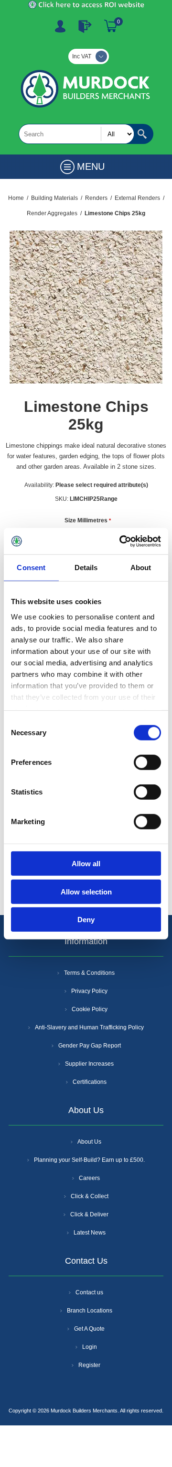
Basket (110, 26)
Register (60, 26)
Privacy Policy (89, 991)
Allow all (86, 864)
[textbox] (76, 133)
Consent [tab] (31, 567)
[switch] (147, 762)
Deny (86, 919)
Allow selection (86, 891)
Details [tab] (86, 567)
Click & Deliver (89, 1214)
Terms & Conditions (89, 973)
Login (89, 1347)
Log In (85, 26)
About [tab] (140, 567)
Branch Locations (89, 1310)
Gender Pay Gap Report (89, 1045)
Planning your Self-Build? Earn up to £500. (89, 1160)
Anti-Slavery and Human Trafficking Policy (89, 1027)
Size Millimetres (86, 520)
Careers (89, 1178)
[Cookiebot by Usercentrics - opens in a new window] (121, 541)
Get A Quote (89, 1328)
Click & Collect (89, 1196)
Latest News (90, 1232)
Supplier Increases (89, 1063)
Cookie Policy (90, 1009)
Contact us (89, 1292)
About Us (89, 1141)
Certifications (90, 1082)
